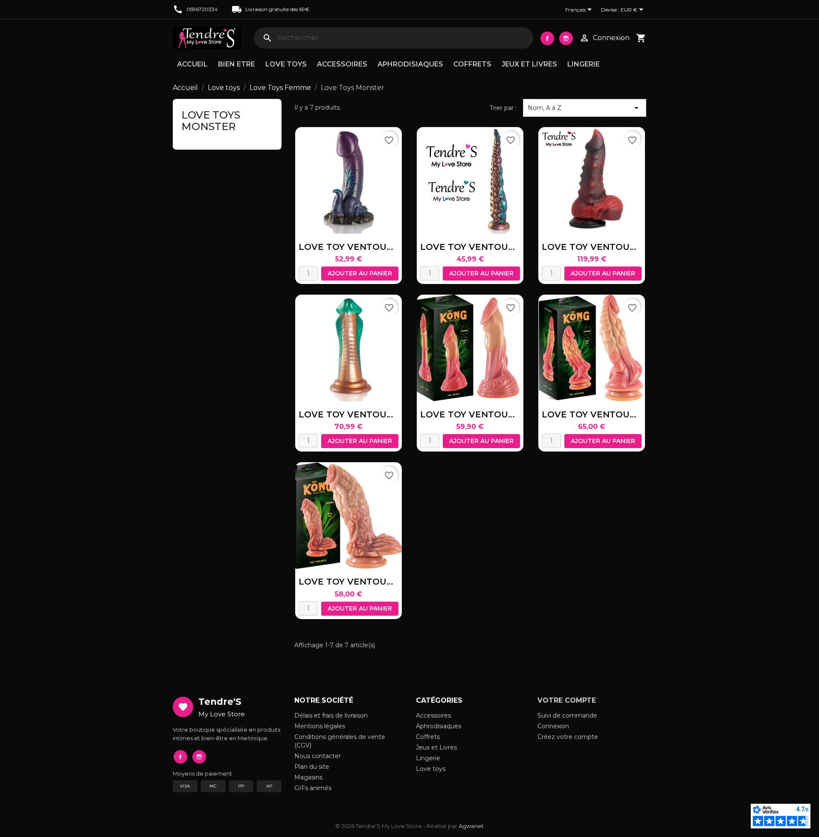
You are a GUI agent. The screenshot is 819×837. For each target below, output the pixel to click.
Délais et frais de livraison (331, 715)
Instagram (566, 38)
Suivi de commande (567, 715)
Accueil (192, 64)
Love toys (286, 64)
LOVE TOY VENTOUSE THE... (605, 414)
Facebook (547, 38)
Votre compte (566, 700)
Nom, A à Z (585, 108)
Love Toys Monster (210, 120)
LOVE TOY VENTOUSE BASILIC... (370, 247)
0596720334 (202, 9)
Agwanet (471, 826)
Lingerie (583, 64)
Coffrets (472, 64)
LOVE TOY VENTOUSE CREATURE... (621, 247)
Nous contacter (317, 756)
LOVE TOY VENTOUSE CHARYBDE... (499, 247)
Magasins (308, 777)
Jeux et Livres (529, 64)
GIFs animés (312, 788)
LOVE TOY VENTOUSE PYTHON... (372, 414)
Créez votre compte (567, 737)
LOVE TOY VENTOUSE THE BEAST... (500, 414)
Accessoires (342, 64)
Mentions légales (319, 726)
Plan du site (311, 766)
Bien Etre (236, 64)
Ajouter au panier (360, 273)
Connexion (553, 726)
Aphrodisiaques (410, 64)
